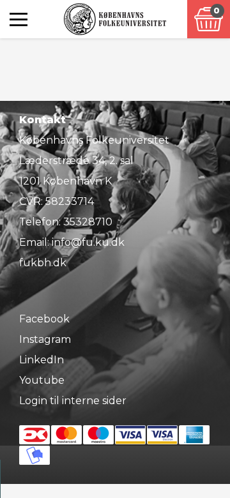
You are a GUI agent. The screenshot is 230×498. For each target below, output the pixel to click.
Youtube (42, 380)
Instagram (45, 339)
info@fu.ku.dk (88, 242)
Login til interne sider (72, 401)
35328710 (87, 222)
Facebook (44, 319)
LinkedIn (41, 360)
